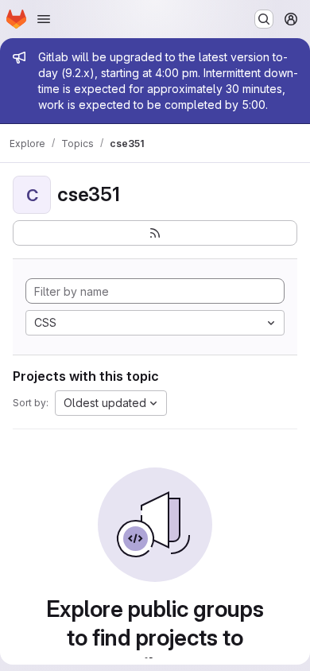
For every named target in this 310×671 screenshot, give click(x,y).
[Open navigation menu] (43, 19)
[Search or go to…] (263, 19)
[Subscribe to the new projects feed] (155, 233)
